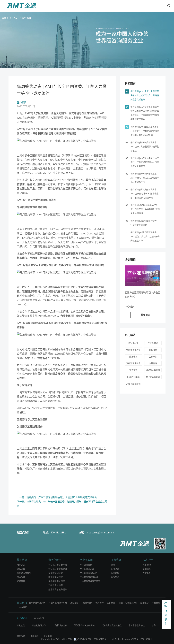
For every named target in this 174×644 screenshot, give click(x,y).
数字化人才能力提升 (57, 589)
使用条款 (34, 636)
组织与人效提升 (153, 370)
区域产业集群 (133, 377)
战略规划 (74, 603)
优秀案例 (115, 577)
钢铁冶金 (153, 350)
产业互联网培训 (133, 384)
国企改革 (21, 577)
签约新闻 (26, 18)
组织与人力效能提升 (128, 603)
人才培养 (148, 559)
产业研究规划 (86, 565)
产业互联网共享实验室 (90, 581)
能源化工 (133, 357)
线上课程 (147, 565)
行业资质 (115, 569)
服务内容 (115, 573)
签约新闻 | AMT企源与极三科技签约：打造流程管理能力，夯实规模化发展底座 (144, 162)
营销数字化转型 (55, 573)
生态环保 (153, 357)
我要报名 (145, 314)
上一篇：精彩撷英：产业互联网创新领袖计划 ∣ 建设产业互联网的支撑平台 (57, 497)
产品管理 (156, 603)
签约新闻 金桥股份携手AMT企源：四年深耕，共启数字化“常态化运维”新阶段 (145, 209)
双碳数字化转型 (55, 585)
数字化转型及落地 (37, 603)
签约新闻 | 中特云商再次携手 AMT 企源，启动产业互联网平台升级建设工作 (145, 236)
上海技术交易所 (60, 625)
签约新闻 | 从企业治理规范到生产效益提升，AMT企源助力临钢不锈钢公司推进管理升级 (144, 131)
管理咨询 (22, 559)
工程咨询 (116, 559)
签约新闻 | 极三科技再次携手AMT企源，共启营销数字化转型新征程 (144, 146)
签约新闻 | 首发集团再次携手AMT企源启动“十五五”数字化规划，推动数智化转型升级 (144, 193)
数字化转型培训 (153, 377)
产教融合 (147, 573)
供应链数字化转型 (56, 581)
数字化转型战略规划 (57, 569)
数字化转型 (133, 343)
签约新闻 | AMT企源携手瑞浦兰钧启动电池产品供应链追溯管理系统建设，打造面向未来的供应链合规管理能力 (144, 113)
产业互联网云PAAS (88, 573)
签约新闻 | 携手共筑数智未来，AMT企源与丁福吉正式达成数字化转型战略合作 (144, 178)
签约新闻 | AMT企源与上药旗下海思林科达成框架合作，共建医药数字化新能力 (144, 95)
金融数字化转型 (133, 350)
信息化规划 (87, 603)
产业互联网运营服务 (89, 577)
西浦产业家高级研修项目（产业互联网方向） (142, 294)
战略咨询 (21, 565)
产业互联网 (153, 343)
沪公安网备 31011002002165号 (92, 639)
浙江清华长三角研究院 (84, 625)
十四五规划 (22, 607)
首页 (4, 18)
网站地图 (48, 636)
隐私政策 (21, 636)
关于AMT (14, 18)
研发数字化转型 (55, 577)
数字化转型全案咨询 (57, 565)
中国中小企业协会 (136, 625)
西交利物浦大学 (39, 625)
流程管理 (153, 363)
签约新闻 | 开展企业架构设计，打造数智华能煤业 (144, 223)
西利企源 (21, 625)
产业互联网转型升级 (58, 603)
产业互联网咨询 (87, 569)
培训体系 (147, 569)
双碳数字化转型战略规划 (133, 364)
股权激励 (144, 603)
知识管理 (133, 370)
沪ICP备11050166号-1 (141, 639)
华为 (154, 625)
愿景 (113, 565)
